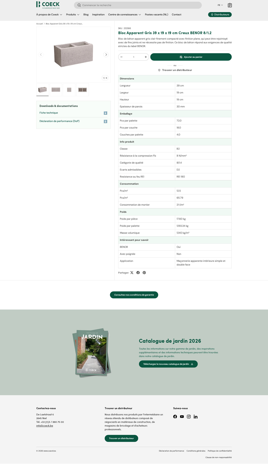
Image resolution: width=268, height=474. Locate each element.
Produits (71, 14)
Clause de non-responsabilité (218, 457)
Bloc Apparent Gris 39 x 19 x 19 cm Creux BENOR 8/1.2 (64, 23)
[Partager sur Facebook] (138, 273)
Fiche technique (73, 113)
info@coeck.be (44, 425)
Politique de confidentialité (220, 451)
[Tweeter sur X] (132, 273)
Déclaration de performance (171, 451)
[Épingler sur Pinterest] (144, 273)
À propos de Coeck (47, 14)
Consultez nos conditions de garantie (134, 294)
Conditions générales (196, 451)
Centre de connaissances (122, 14)
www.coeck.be (49, 451)
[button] (220, 5)
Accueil (39, 23)
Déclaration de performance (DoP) (73, 121)
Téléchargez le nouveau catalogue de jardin (168, 364)
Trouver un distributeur (175, 70)
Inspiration (98, 14)
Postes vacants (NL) (156, 14)
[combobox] (138, 5)
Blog (86, 14)
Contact (176, 14)
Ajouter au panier (191, 57)
